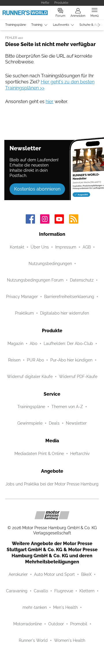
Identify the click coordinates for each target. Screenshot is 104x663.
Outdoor (56, 624)
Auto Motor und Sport (54, 574)
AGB (87, 247)
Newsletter (76, 423)
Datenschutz (82, 280)
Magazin (15, 343)
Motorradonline (27, 624)
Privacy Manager (22, 296)
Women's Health (69, 640)
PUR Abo (35, 360)
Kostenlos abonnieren (37, 189)
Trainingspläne (15, 24)
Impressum (65, 247)
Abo (33, 343)
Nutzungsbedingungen (50, 263)
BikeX (86, 574)
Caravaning (16, 591)
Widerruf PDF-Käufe (78, 376)
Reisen (14, 360)
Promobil (78, 624)
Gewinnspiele (29, 423)
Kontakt (17, 247)
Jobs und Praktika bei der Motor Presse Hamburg (52, 484)
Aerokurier (18, 574)
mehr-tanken (35, 607)
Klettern (86, 591)
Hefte (45, 3)
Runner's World (33, 640)
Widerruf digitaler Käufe (30, 376)
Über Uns (40, 247)
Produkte (61, 3)
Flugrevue (63, 591)
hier (49, 101)
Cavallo (41, 591)
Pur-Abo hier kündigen (71, 360)
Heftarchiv (80, 453)
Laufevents (61, 24)
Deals (54, 423)
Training (36, 24)
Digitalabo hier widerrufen (64, 313)
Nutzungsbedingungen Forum (35, 280)
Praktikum (24, 313)
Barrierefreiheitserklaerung (69, 296)
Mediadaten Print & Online (39, 453)
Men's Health (65, 607)
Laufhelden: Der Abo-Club (68, 343)
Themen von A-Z (67, 406)
